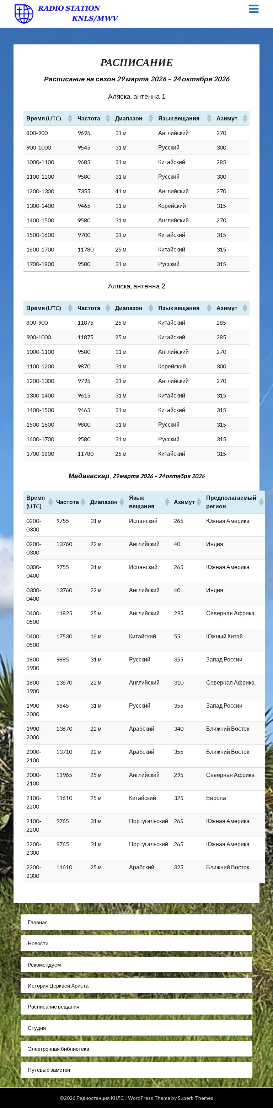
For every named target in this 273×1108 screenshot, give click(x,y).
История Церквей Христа (58, 985)
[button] (70, 118)
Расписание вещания (53, 1006)
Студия (37, 1028)
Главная (38, 922)
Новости (38, 943)
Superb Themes (195, 1098)
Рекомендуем (44, 964)
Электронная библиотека (58, 1048)
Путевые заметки (49, 1069)
